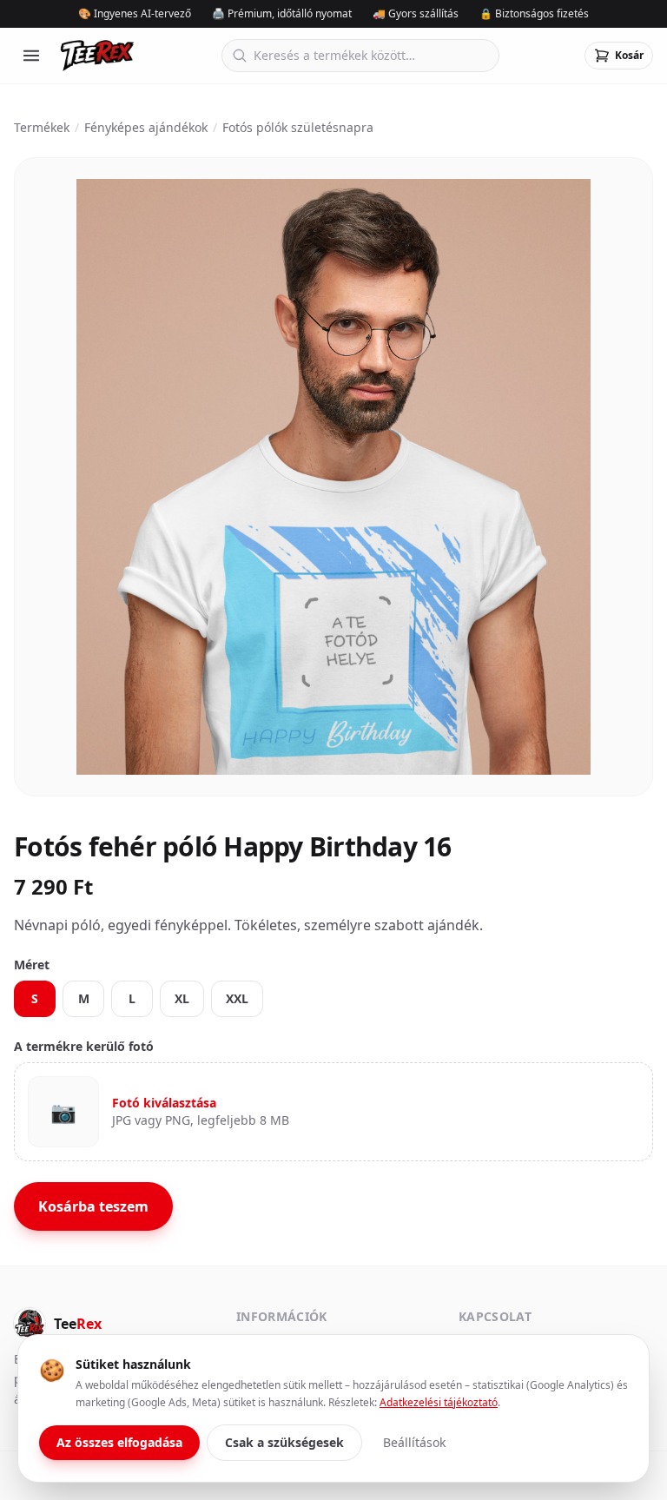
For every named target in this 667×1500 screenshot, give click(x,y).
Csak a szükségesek (284, 1442)
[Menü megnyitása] (31, 55)
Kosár (629, 55)
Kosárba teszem (93, 1206)
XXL (237, 998)
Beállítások (414, 1442)
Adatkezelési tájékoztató (439, 1402)
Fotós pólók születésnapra (297, 127)
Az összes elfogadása (119, 1442)
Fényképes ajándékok (146, 127)
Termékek (41, 127)
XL (182, 998)
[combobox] (360, 55)
